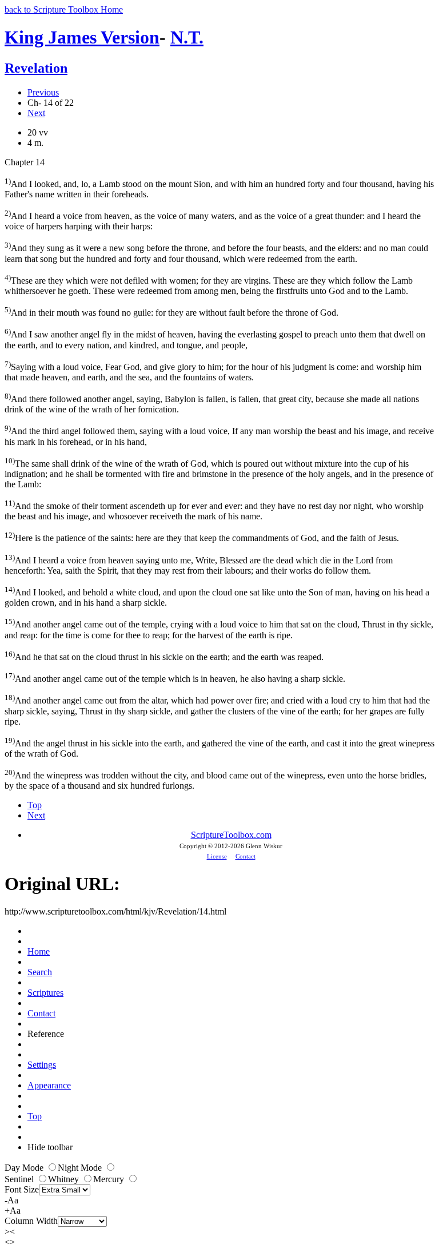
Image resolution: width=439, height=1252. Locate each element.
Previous (43, 92)
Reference (45, 1034)
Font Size (22, 1189)
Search (39, 972)
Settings (41, 1065)
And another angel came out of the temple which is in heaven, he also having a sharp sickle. (175, 677)
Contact (246, 856)
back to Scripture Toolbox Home (64, 9)
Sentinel (20, 1179)
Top (34, 805)
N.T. (186, 37)
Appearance (49, 1085)
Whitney (64, 1179)
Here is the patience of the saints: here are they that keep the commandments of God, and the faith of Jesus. (202, 537)
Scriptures (45, 992)
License (217, 856)
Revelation (36, 68)
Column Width (31, 1221)
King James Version (82, 37)
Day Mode (25, 1167)
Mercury (109, 1179)
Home (38, 951)
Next (36, 113)
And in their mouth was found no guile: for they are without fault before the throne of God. (171, 311)
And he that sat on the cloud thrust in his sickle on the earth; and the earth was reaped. (164, 656)
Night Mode (81, 1167)
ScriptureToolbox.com (231, 835)
